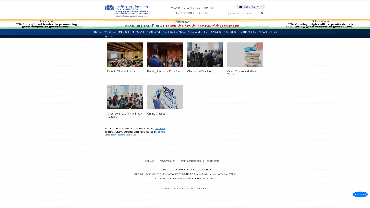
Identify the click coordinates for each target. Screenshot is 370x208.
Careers (216, 32)
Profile (110, 32)
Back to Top (360, 194)
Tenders (231, 32)
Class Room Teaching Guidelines (120, 134)
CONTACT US (213, 161)
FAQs (247, 7)
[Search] (262, 13)
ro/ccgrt (175, 8)
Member (124, 32)
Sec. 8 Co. (203, 13)
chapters (209, 8)
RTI (240, 7)
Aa (253, 7)
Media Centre (198, 32)
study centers (192, 7)
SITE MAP (149, 161)
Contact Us (248, 32)
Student (139, 32)
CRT (112, 37)
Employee (155, 32)
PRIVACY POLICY (167, 161)
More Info (125, 54)
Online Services (175, 32)
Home (97, 32)
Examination (268, 32)
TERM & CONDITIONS (191, 161)
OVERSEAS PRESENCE (185, 13)
